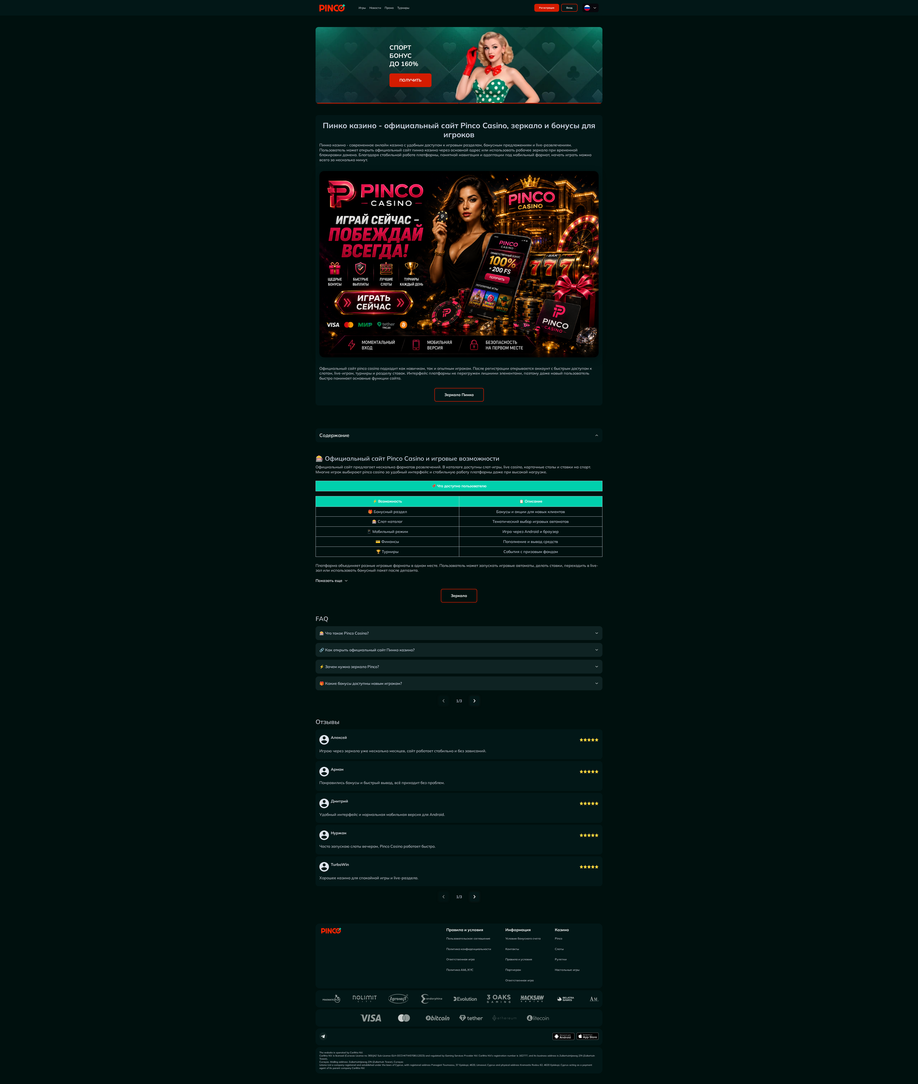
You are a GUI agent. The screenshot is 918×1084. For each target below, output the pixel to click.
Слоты (559, 949)
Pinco (558, 938)
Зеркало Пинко (459, 394)
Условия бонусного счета (523, 938)
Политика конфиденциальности (468, 949)
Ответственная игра (460, 959)
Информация (518, 929)
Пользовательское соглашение (468, 938)
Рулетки (561, 959)
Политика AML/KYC (459, 970)
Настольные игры (567, 970)
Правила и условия (464, 929)
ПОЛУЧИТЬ (410, 80)
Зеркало (459, 595)
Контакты (512, 949)
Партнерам (513, 970)
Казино (562, 929)
